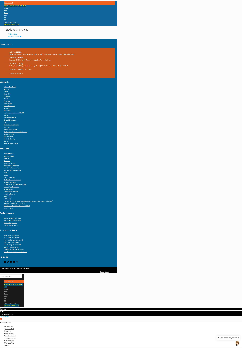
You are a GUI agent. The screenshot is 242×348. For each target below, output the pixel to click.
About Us (6, 89)
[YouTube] (11, 262)
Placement (7, 158)
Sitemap (6, 141)
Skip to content (4, 317)
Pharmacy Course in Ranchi (12, 242)
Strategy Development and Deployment (15, 132)
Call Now (3, 309)
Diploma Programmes (10, 223)
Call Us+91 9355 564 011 (11, 24)
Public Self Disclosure (10, 22)
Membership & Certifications (12, 170)
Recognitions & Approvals (11, 165)
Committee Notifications (11, 191)
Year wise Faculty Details (11, 125)
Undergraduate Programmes (12, 218)
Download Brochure (10, 163)
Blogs (5, 15)
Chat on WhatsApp (6, 314)
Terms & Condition (9, 106)
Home (5, 10)
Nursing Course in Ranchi (11, 247)
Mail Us (2, 312)
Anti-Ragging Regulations (11, 187)
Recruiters (7, 161)
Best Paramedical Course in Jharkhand (15, 252)
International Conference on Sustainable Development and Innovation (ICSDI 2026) (28, 201)
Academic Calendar (10, 194)
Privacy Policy (8, 103)
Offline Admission (9, 154)
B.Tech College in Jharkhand (12, 245)
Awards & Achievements (11, 168)
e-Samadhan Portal (10, 87)
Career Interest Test (10, 117)
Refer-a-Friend (8, 208)
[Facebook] (5, 262)
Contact (6, 115)
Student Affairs (8, 189)
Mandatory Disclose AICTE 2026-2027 (15, 203)
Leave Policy (7, 199)
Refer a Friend (8, 3)
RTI (5, 17)
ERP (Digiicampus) (9, 177)
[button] (1, 319)
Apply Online (7, 110)
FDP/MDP (7, 127)
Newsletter (7, 108)
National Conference (10, 120)
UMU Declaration (9, 134)
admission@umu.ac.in (16, 73)
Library (6, 8)
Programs (7, 96)
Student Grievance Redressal (12, 180)
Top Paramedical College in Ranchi (14, 249)
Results (6, 99)
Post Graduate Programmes (12, 220)
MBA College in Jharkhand (11, 235)
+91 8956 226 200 (14, 69)
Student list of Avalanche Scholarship (15, 184)
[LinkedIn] (14, 262)
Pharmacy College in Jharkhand (13, 240)
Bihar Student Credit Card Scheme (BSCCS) (17, 206)
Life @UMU (7, 94)
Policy (5, 122)
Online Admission (9, 156)
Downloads (7, 101)
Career (6, 13)
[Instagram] (17, 262)
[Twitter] (8, 262)
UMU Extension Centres (11, 144)
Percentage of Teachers (11, 129)
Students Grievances (10, 182)
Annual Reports (8, 136)
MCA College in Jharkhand (11, 237)
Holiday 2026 (7, 196)
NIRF (5, 20)
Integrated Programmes (11, 225)
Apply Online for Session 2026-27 (14, 113)
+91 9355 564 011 (26, 69)
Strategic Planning (9, 139)
